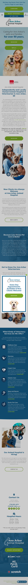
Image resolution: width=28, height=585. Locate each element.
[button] (26, 275)
